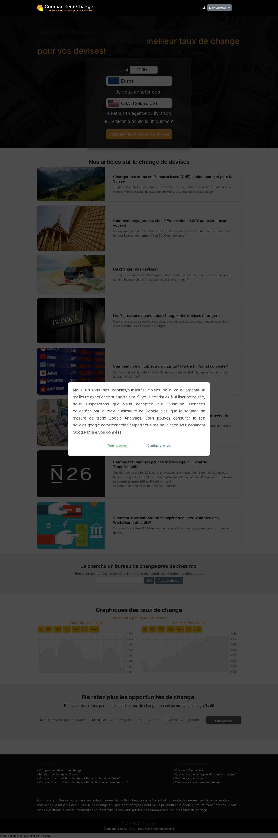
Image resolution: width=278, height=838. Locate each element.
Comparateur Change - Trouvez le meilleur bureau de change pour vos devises (65, 8)
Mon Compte (218, 7)
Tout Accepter (117, 445)
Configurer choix (159, 445)
